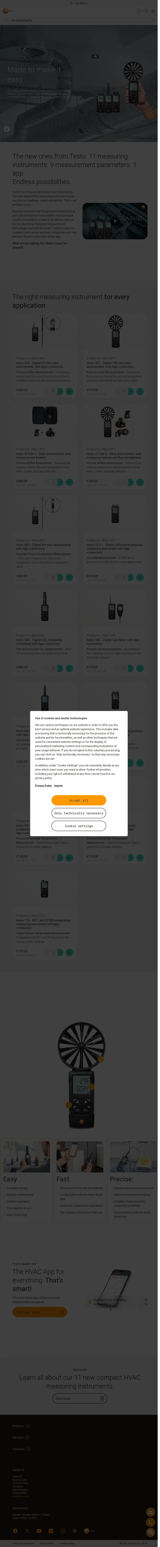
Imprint (58, 785)
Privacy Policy (43, 785)
